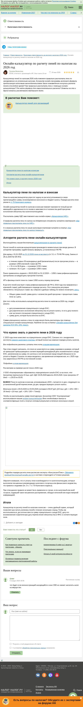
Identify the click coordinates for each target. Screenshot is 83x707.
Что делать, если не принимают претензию (18, 553)
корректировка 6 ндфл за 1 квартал (58, 545)
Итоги (8, 183)
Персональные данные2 (53, 549)
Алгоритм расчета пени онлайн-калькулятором (25, 175)
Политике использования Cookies (64, 1)
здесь (76, 290)
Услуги (38, 693)
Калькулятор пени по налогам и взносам (22, 170)
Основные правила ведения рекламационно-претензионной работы (21, 560)
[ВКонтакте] (74, 523)
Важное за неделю (8, 13)
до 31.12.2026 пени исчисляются (36, 254)
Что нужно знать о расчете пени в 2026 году (24, 179)
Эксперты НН (51, 687)
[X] (76, 523)
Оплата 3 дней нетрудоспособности (58, 554)
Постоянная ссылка (73, 580)
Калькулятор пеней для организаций (32, 103)
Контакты (39, 690)
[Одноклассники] (79, 523)
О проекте (40, 687)
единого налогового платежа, (23, 340)
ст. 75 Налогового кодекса (20, 202)
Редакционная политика (55, 690)
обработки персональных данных (34, 648)
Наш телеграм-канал (17, 47)
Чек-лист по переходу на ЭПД (53, 13)
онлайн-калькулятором (32, 398)
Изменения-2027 (28, 13)
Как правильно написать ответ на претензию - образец (18, 546)
